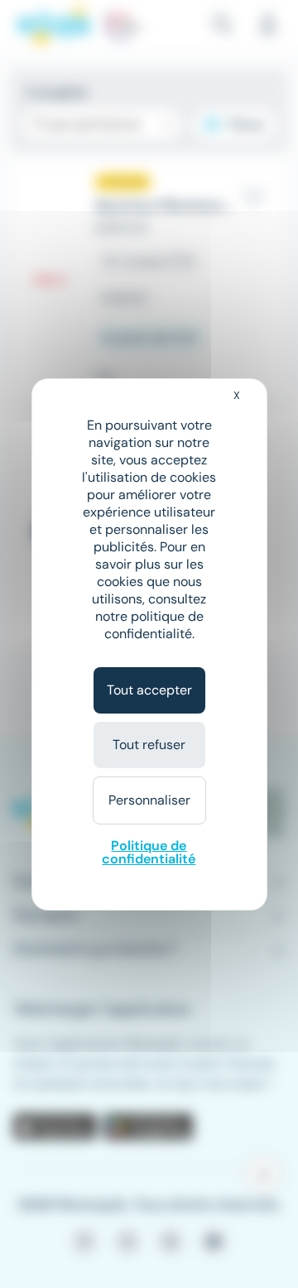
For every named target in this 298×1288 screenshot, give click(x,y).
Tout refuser (149, 744)
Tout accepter (149, 690)
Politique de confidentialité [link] (148, 852)
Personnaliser (149, 800)
